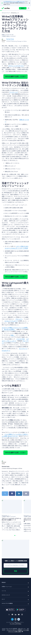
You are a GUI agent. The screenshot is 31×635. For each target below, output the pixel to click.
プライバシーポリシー (12, 630)
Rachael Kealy (10, 39)
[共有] (12, 493)
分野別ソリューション (7, 586)
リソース (4, 590)
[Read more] (12, 516)
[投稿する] (5, 493)
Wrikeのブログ (6, 13)
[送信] (26, 493)
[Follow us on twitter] (9, 614)
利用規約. (20, 630)
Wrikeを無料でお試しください (15, 77)
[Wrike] (6, 8)
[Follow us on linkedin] (15, 614)
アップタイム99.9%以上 (15, 623)
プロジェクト (19, 319)
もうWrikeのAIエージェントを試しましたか (14, 1)
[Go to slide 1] (14, 535)
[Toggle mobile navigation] (28, 8)
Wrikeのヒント (15, 13)
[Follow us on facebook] (12, 614)
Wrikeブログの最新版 (7, 603)
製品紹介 (4, 582)
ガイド (3, 599)
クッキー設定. (25, 630)
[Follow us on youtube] (18, 614)
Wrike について (6, 595)
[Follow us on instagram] (22, 614)
